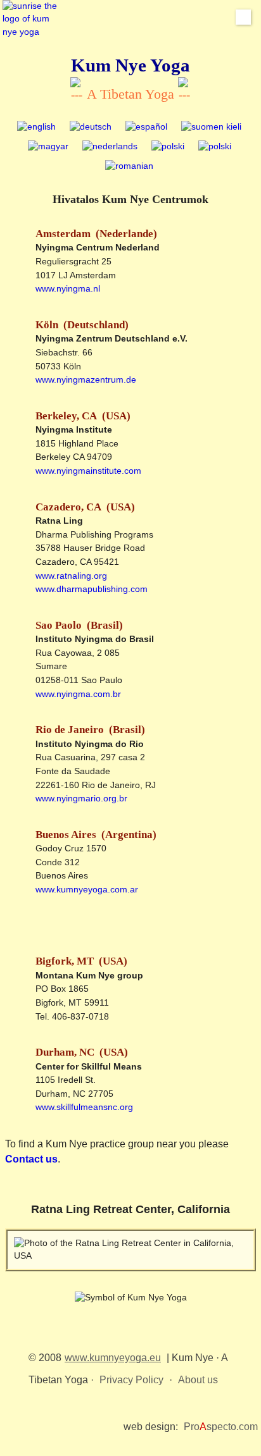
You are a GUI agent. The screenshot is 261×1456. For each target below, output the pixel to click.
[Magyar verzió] (48, 147)
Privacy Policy (131, 1379)
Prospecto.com (221, 1426)
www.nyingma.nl (67, 288)
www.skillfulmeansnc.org (84, 1107)
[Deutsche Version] (90, 127)
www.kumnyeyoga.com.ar (86, 889)
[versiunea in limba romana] (129, 166)
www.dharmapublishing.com (91, 589)
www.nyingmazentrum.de (85, 379)
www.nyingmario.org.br (81, 798)
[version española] (146, 127)
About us (198, 1379)
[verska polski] (168, 147)
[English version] (36, 127)
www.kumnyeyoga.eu (113, 1357)
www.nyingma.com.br (78, 694)
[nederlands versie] (110, 147)
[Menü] (243, 17)
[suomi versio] (211, 127)
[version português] (215, 147)
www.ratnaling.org (71, 576)
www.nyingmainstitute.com (88, 471)
